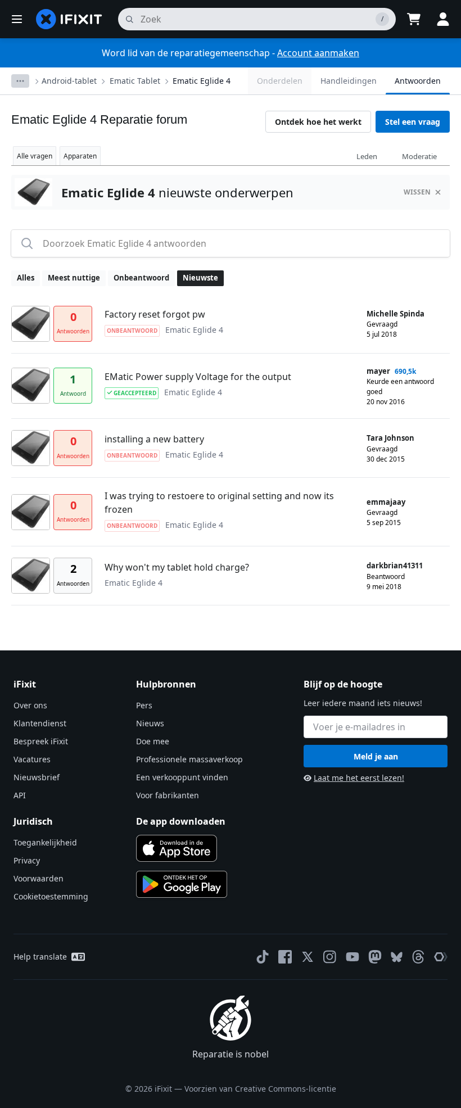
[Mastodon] (375, 957)
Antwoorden (418, 80)
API (19, 795)
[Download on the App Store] (176, 848)
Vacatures (32, 759)
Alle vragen (34, 156)
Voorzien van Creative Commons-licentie (260, 1088)
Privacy (26, 860)
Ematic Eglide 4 (202, 80)
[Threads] (418, 957)
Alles (25, 278)
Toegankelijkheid (45, 842)
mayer (378, 371)
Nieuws (150, 723)
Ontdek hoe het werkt (318, 121)
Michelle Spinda (395, 314)
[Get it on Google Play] (181, 884)
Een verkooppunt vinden (182, 777)
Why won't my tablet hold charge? (177, 567)
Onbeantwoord (141, 278)
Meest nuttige (74, 278)
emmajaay (386, 502)
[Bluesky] (397, 957)
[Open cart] (414, 19)
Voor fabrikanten (167, 795)
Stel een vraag (412, 121)
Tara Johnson (390, 438)
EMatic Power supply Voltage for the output (198, 376)
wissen (417, 192)
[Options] (20, 81)
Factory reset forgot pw (155, 314)
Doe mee (152, 741)
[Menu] (17, 19)
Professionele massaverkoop (189, 759)
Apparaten (80, 156)
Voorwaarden (38, 878)
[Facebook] (285, 957)
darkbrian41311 (395, 565)
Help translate (40, 956)
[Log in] (443, 19)
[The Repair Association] (441, 957)
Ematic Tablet (135, 80)
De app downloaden (180, 821)
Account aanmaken (318, 53)
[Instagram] (330, 957)
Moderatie (419, 156)
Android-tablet (69, 80)
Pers (144, 705)
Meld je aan (376, 756)
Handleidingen (348, 80)
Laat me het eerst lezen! (359, 777)
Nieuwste (200, 278)
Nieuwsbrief (36, 777)
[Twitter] (307, 957)
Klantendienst (39, 723)
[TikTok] (262, 957)
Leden (366, 156)
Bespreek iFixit (40, 741)
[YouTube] (352, 957)
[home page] (69, 19)
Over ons (30, 705)
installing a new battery (154, 439)
